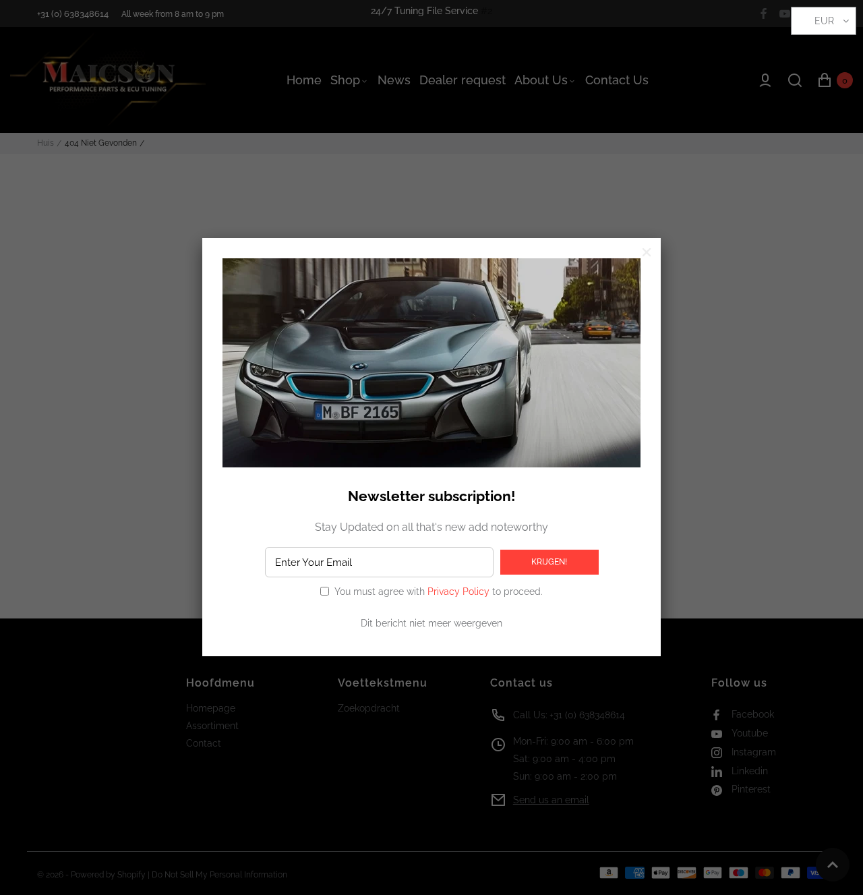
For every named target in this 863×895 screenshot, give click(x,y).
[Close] (646, 252)
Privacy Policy (458, 591)
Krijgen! (549, 562)
